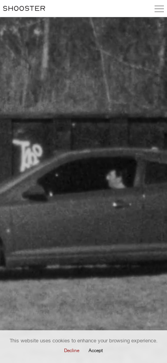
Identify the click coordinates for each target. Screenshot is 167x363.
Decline (71, 350)
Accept (96, 350)
